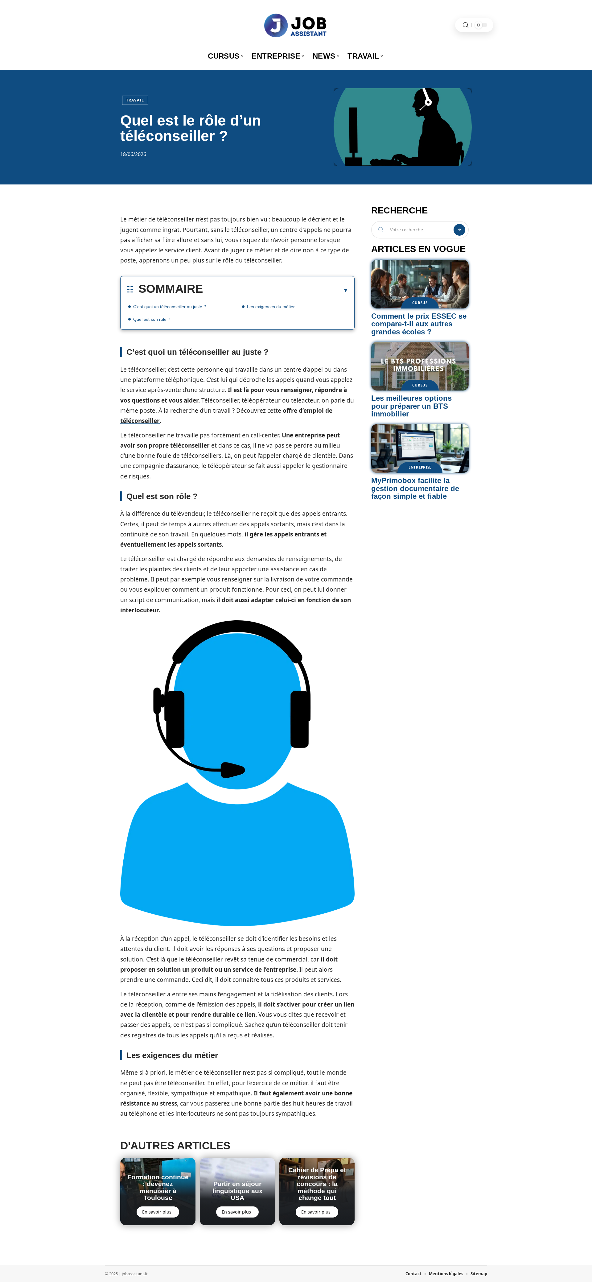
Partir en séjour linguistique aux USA (237, 1190)
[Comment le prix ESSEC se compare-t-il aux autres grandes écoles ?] (420, 284)
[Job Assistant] (296, 24)
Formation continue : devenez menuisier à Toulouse (158, 1187)
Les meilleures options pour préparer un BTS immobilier (411, 406)
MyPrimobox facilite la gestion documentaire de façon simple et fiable (415, 488)
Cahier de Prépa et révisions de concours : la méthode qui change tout (317, 1183)
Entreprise (420, 467)
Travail (135, 100)
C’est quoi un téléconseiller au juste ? (169, 306)
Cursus (419, 302)
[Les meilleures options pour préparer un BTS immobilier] (420, 366)
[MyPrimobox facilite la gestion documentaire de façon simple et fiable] (420, 448)
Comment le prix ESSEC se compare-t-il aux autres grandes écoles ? (419, 324)
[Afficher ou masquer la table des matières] (276, 290)
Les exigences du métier (271, 306)
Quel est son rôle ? (151, 319)
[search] (465, 25)
